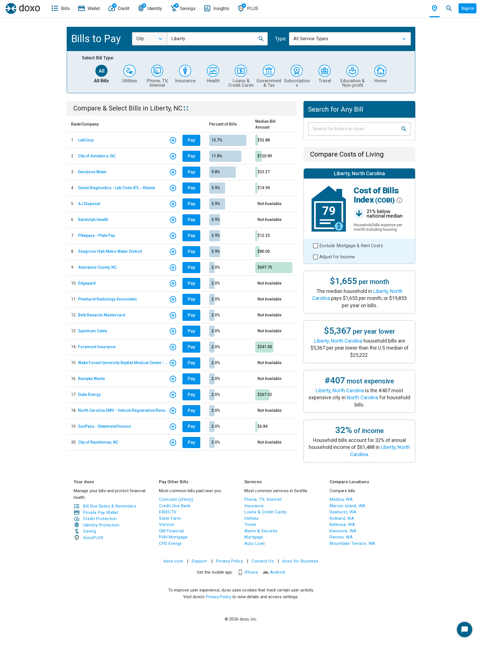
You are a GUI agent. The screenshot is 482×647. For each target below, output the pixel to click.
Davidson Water (92, 172)
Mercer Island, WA (347, 505)
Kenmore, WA (343, 530)
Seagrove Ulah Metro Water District (110, 251)
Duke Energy (89, 394)
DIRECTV (168, 511)
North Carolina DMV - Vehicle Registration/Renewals (123, 410)
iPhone (251, 572)
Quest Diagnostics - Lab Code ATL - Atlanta (116, 188)
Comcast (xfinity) (176, 499)
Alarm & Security (260, 530)
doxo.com (173, 561)
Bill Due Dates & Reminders (109, 506)
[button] (261, 38)
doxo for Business (300, 561)
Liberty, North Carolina (338, 341)
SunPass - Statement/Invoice (104, 426)
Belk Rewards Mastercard (101, 315)
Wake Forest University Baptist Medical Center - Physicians (123, 362)
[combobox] (149, 38)
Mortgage (253, 537)
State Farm (170, 518)
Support (199, 561)
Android (277, 572)
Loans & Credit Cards (265, 511)
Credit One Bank (175, 505)
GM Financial (171, 530)
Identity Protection (101, 525)
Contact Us (263, 561)
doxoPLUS (93, 537)
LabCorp (85, 140)
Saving (89, 531)
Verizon (166, 524)
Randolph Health (93, 219)
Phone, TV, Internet (263, 499)
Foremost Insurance (96, 347)
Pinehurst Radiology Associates (107, 299)
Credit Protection (100, 518)
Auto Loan (254, 543)
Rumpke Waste (91, 378)
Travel (250, 524)
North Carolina (362, 397)
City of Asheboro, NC (96, 156)
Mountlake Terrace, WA (352, 543)
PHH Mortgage (173, 537)
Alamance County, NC (97, 267)
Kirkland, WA (342, 518)
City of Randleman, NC (98, 442)
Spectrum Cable (92, 331)
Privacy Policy (229, 561)
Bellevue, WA (342, 524)
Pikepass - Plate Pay (96, 235)
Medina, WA (341, 499)
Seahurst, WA (343, 511)
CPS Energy (170, 543)
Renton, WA (341, 537)
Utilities (251, 518)
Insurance (254, 505)
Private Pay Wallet (100, 512)
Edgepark (87, 283)
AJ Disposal (89, 203)
